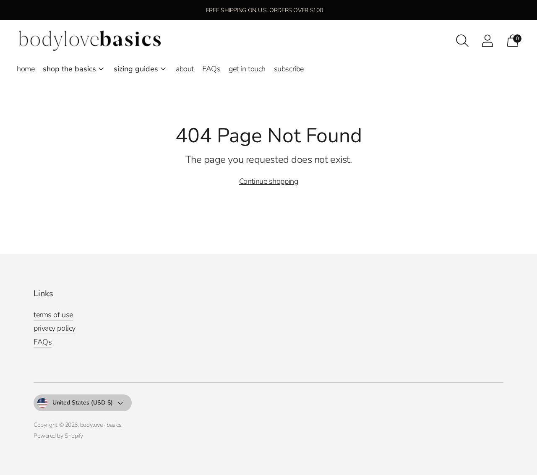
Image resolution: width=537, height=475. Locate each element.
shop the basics (69, 69)
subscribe (289, 69)
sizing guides (136, 69)
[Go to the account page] (487, 40)
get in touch (247, 69)
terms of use (53, 315)
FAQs (211, 69)
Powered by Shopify (58, 436)
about (185, 69)
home (25, 69)
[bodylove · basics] (90, 41)
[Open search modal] (462, 40)
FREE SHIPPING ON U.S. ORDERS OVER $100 (264, 10)
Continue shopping (268, 181)
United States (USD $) (82, 403)
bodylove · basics (100, 425)
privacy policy (55, 328)
